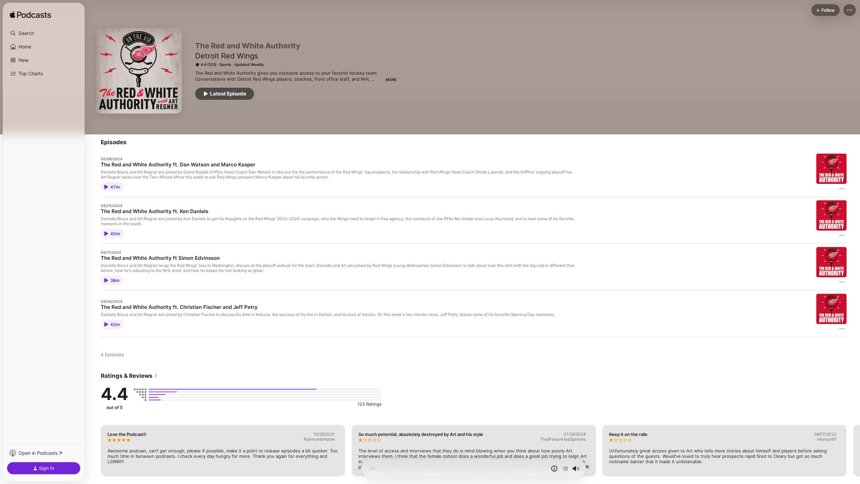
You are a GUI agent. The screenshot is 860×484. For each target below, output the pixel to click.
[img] (30, 15)
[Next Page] (853, 450)
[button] (43, 33)
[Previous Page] (94, 450)
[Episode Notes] (554, 468)
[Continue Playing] (565, 468)
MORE (391, 79)
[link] (129, 375)
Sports (225, 64)
